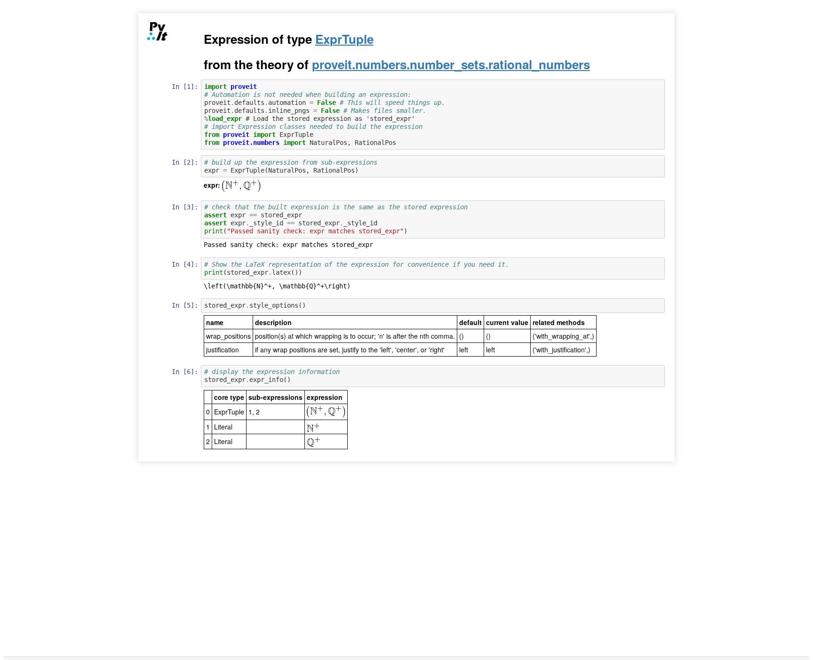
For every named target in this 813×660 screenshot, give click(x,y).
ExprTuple (344, 39)
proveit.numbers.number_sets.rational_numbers (451, 64)
